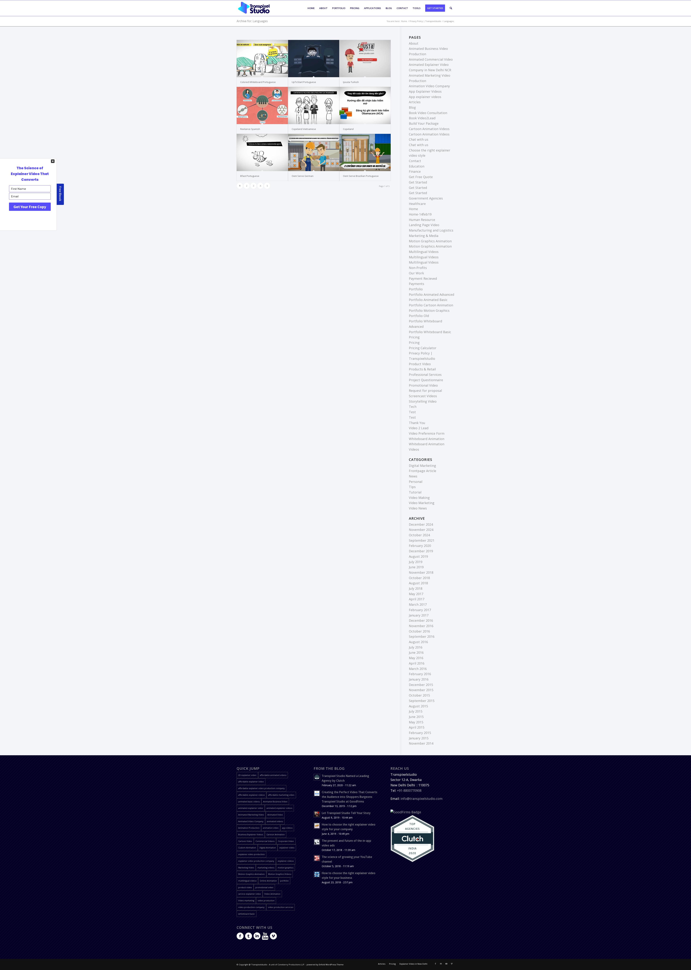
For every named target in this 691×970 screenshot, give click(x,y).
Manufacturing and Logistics (431, 230)
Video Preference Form (426, 433)
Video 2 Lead (418, 428)
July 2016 (415, 647)
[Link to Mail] (441, 963)
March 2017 (418, 604)
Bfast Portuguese (249, 176)
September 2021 (421, 540)
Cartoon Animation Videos (429, 129)
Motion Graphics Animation (430, 241)
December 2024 (421, 524)
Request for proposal (425, 390)
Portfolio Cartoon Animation (431, 305)
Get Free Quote (421, 177)
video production (266, 900)
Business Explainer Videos (250, 834)
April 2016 (416, 663)
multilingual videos (247, 880)
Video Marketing (421, 503)
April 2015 (416, 727)
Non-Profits (418, 268)
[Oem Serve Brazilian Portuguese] (365, 152)
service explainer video (249, 893)
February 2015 (420, 733)
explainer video (286, 847)
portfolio (284, 880)
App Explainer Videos (425, 91)
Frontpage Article (422, 471)
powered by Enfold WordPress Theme (325, 964)
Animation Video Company (429, 86)
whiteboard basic (246, 913)
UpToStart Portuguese (304, 82)
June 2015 (416, 717)
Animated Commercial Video (431, 59)
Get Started (418, 182)
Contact (415, 161)
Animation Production (248, 827)
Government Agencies (426, 198)
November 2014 (421, 743)
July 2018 (415, 588)
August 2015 (418, 706)
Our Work (416, 273)
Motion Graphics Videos (279, 874)
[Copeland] (365, 105)
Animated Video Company (250, 821)
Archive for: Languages (252, 21)
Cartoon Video (245, 841)
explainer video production (251, 854)
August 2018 (418, 583)
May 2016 (416, 658)
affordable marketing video (281, 795)
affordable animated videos (273, 775)
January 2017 (418, 615)
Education (416, 166)
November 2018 (421, 572)
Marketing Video (246, 867)
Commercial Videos (265, 841)
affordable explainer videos (251, 795)
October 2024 (419, 535)
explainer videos (286, 861)
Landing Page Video (424, 225)
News (413, 476)
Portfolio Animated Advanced (431, 294)
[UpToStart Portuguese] (313, 58)
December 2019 (421, 551)
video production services (280, 907)
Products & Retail (422, 369)
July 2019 (415, 562)
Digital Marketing (422, 465)
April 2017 (416, 599)
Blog (412, 107)
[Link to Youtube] (446, 963)
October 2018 (419, 578)
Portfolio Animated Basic (428, 300)
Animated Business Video (275, 801)
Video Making (419, 497)
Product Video (420, 364)
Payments (416, 284)
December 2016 (421, 620)
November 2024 (421, 529)
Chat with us (418, 139)
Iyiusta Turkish (351, 82)
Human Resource (422, 219)
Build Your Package (424, 123)
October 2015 (419, 695)
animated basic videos (249, 801)
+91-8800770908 (409, 790)
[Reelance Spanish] (262, 105)
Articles (415, 102)
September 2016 (421, 636)
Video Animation (272, 893)
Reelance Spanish (250, 129)
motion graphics (285, 867)
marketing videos (266, 867)
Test (412, 412)
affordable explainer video (251, 781)
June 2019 (416, 567)
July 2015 (415, 711)
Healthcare (417, 203)
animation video (271, 827)
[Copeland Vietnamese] (313, 105)
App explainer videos (425, 97)
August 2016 (418, 642)
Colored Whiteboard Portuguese (258, 82)
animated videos (275, 821)
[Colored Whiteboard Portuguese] (262, 58)
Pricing (414, 337)
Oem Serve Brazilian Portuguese (361, 176)
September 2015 (421, 701)
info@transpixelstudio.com (421, 798)
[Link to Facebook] (435, 963)
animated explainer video (250, 808)
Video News (418, 508)
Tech (412, 406)
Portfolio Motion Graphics (429, 310)
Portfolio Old (419, 316)
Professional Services (425, 374)
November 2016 (421, 626)
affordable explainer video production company (261, 788)
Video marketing (246, 900)
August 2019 (418, 556)
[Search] (450, 8)
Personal (415, 481)
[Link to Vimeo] (451, 963)
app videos (287, 827)
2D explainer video (247, 775)
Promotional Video (423, 385)
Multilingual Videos (424, 252)
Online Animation (268, 880)
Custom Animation (247, 847)
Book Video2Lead (422, 118)
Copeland (348, 129)
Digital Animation (267, 847)
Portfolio (416, 289)
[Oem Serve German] (313, 152)
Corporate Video (286, 841)
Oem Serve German (302, 176)
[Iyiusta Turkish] (365, 58)
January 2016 (418, 679)
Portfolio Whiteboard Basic (430, 332)
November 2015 (421, 690)
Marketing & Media (423, 236)
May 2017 (416, 594)
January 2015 (418, 738)
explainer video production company (256, 861)
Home (413, 209)
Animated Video (275, 814)
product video (245, 887)
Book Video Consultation (428, 113)
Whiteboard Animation (426, 439)
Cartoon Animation (276, 834)
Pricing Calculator (422, 348)
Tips (412, 487)
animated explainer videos (279, 808)
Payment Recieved (423, 278)
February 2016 (420, 674)
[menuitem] (311, 8)
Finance (415, 171)
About (413, 43)
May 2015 (416, 722)
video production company (251, 907)
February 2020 (420, 545)
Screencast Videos (423, 396)
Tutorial (415, 492)
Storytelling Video (423, 401)
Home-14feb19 (420, 214)
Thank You (417, 423)
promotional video (264, 887)
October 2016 (419, 631)
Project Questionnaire (426, 380)
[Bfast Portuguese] (262, 152)
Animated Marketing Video (251, 814)
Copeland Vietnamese (304, 129)
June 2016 (416, 652)
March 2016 (418, 669)
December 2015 (421, 685)
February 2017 (420, 610)
